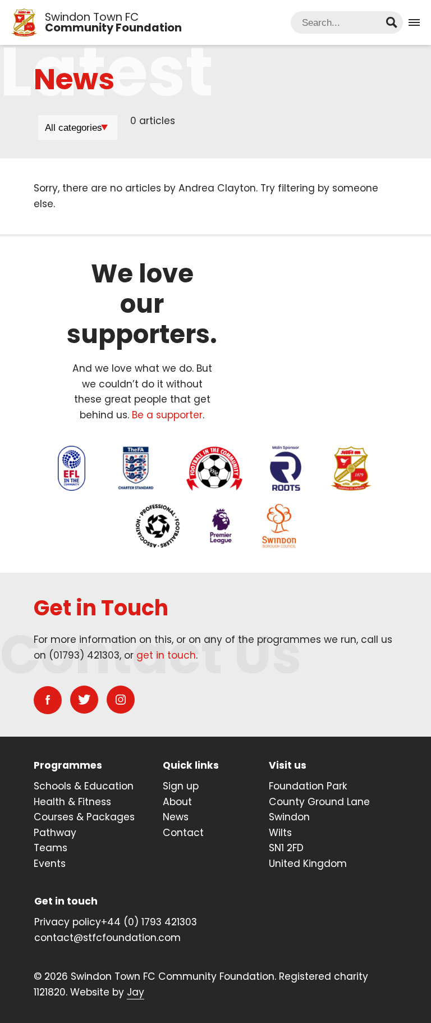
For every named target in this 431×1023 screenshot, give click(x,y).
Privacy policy (67, 922)
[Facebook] (48, 700)
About (177, 802)
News (176, 817)
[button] (414, 22)
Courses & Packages (84, 817)
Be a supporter (167, 415)
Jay (135, 992)
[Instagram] (121, 700)
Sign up (181, 786)
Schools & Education (84, 786)
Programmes (68, 765)
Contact (183, 832)
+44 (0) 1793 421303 (149, 922)
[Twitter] (84, 700)
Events (50, 863)
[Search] (391, 22)
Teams (50, 848)
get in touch (166, 655)
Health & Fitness (72, 802)
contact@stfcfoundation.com (107, 937)
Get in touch (66, 901)
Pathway (55, 832)
